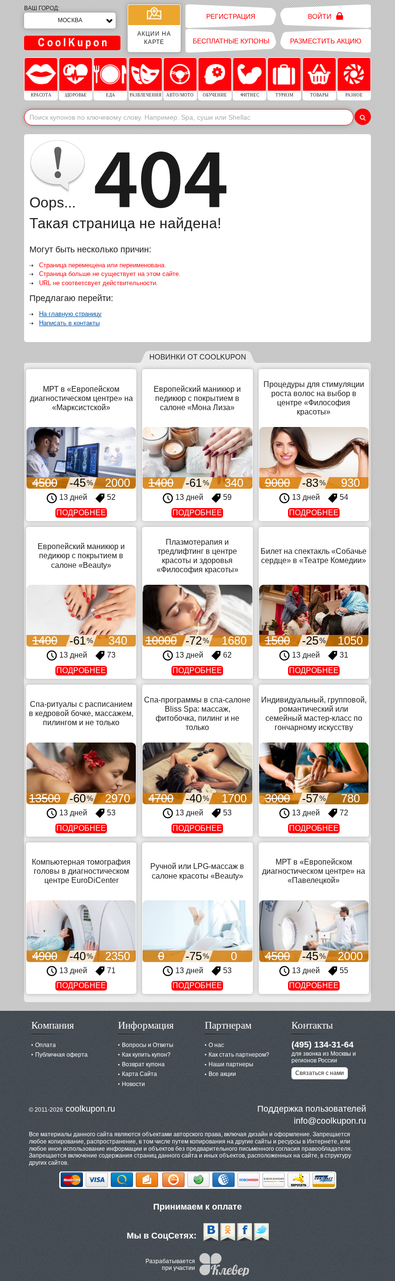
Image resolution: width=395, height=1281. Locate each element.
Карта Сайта (139, 1074)
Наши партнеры (231, 1064)
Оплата (45, 1045)
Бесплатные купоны (231, 41)
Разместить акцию (325, 41)
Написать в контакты (69, 323)
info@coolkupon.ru (330, 1121)
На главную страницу (70, 313)
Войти (320, 16)
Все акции (222, 1074)
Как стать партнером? (239, 1054)
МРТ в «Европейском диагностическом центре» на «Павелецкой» (313, 871)
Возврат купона (143, 1064)
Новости (133, 1084)
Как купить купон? (146, 1054)
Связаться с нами (319, 1073)
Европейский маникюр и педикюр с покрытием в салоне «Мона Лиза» (197, 398)
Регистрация (230, 16)
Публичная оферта (61, 1054)
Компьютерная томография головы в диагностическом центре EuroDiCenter (81, 871)
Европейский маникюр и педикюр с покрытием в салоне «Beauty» (81, 555)
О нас (216, 1045)
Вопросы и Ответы (147, 1045)
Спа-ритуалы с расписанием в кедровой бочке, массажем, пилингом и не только (81, 713)
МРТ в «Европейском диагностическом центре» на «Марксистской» (81, 398)
